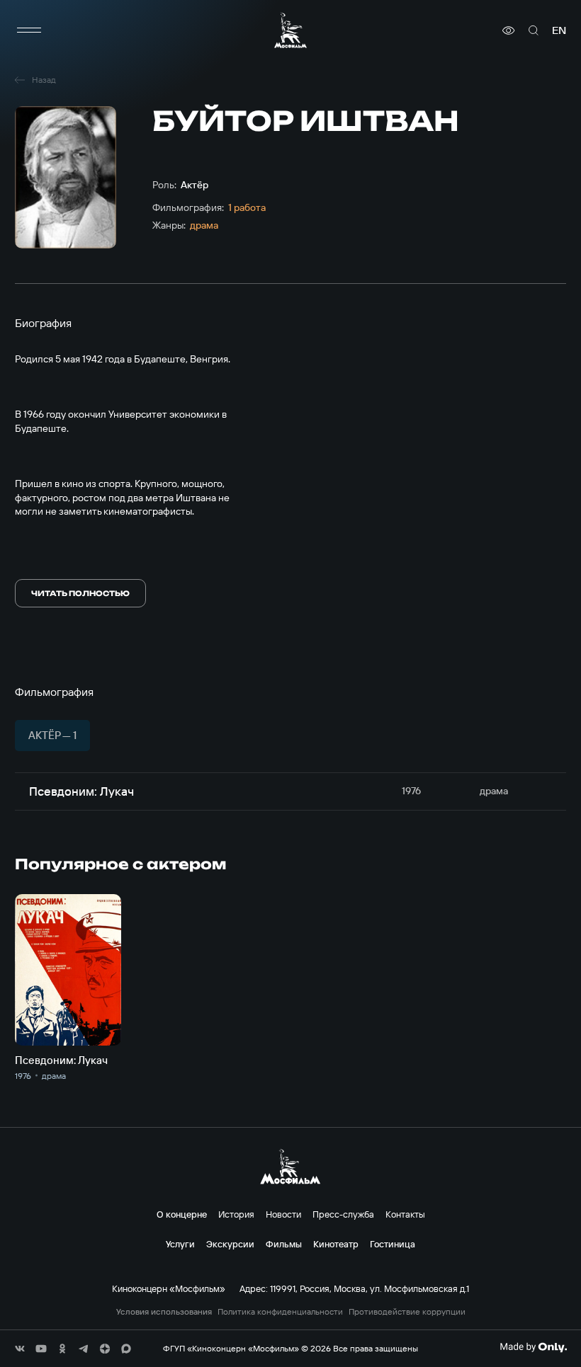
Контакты (405, 1214)
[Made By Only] (533, 1347)
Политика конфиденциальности (280, 1312)
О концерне (182, 1214)
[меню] (29, 30)
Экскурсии (230, 1243)
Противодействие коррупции (407, 1312)
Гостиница (392, 1243)
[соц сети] (20, 1348)
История (236, 1214)
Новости (283, 1214)
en (559, 30)
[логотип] (290, 30)
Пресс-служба (343, 1214)
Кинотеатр (336, 1243)
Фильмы (284, 1243)
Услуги (180, 1243)
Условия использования (164, 1312)
